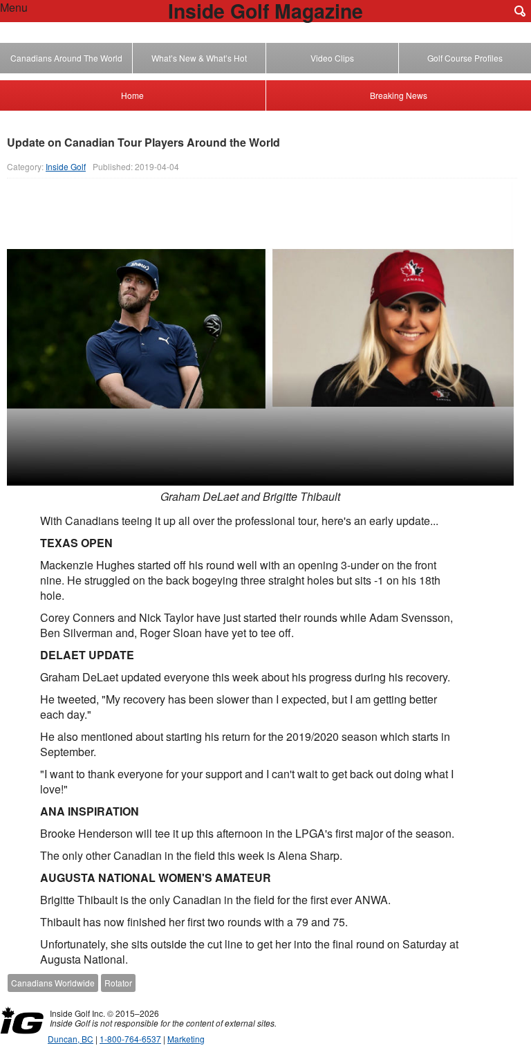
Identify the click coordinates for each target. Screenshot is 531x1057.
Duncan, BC (70, 1039)
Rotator (118, 983)
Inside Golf (66, 166)
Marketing (186, 1039)
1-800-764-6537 (130, 1039)
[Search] (520, 11)
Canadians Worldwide (53, 983)
